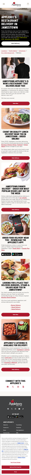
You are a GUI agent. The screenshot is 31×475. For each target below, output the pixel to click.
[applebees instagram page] (15, 409)
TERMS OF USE (20, 443)
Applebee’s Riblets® (10, 363)
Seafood (19, 145)
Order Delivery (15, 158)
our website (23, 198)
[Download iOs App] (6, 254)
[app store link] (11, 417)
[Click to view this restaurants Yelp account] (23, 387)
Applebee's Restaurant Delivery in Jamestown (9, 22)
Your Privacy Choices (16, 462)
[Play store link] (19, 417)
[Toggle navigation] (4, 4)
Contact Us (6, 427)
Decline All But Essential (15, 467)
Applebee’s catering (23, 350)
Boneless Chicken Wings (9, 145)
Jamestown (22, 51)
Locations (4, 51)
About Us (5, 425)
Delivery (18, 53)
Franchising (19, 425)
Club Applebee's (20, 430)
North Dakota (13, 51)
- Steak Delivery (15, 307)
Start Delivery (15, 43)
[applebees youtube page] (19, 409)
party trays (8, 358)
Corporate (18, 427)
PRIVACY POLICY (21, 457)
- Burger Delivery (15, 305)
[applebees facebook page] (8, 409)
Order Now (15, 103)
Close (15, 472)
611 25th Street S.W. (7, 53)
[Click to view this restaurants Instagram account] (18, 387)
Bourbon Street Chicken (8, 297)
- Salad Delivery (15, 309)
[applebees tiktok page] (23, 409)
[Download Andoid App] (17, 254)
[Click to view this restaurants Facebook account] (8, 387)
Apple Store (16, 248)
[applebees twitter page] (11, 409)
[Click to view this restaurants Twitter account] (13, 387)
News (4, 430)
